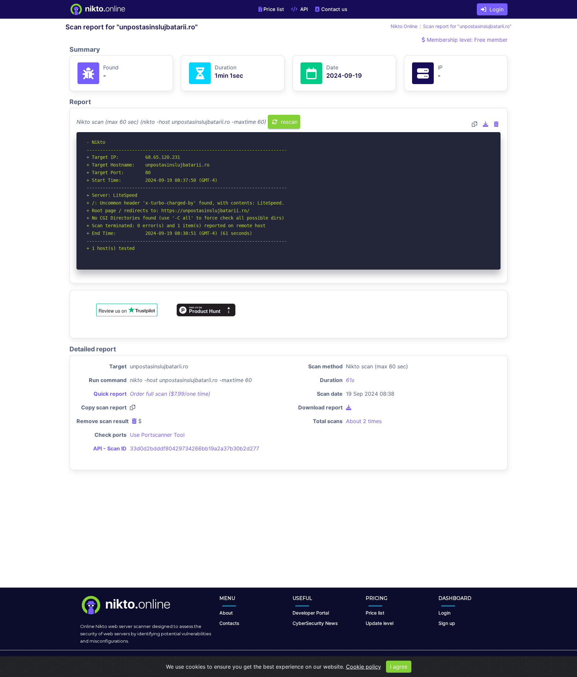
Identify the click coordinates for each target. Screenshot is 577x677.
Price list (273, 9)
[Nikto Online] (97, 9)
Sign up (446, 623)
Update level (379, 623)
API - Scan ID (110, 448)
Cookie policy (363, 666)
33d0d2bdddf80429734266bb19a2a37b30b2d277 (194, 448)
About (226, 613)
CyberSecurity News (315, 623)
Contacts (229, 623)
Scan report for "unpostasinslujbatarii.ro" (467, 26)
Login (495, 9)
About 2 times (364, 421)
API (303, 9)
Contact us (334, 9)
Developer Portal (311, 613)
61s (350, 380)
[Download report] (485, 124)
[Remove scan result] (496, 124)
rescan (288, 121)
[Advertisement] (288, 534)
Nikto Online (404, 26)
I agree (398, 666)
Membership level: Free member (466, 39)
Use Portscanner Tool (157, 434)
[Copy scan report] (474, 124)
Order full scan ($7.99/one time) (170, 393)
